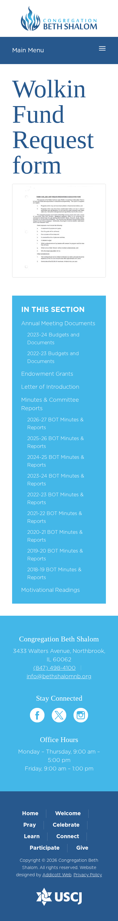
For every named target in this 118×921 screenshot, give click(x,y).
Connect (67, 836)
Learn (32, 836)
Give (82, 848)
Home (30, 813)
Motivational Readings (50, 590)
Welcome (68, 813)
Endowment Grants (47, 374)
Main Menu (28, 50)
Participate (45, 848)
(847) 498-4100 (54, 668)
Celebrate (66, 825)
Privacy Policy (88, 875)
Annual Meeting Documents (58, 323)
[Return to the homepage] (59, 18)
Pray (29, 825)
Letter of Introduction (50, 387)
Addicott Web (56, 875)
